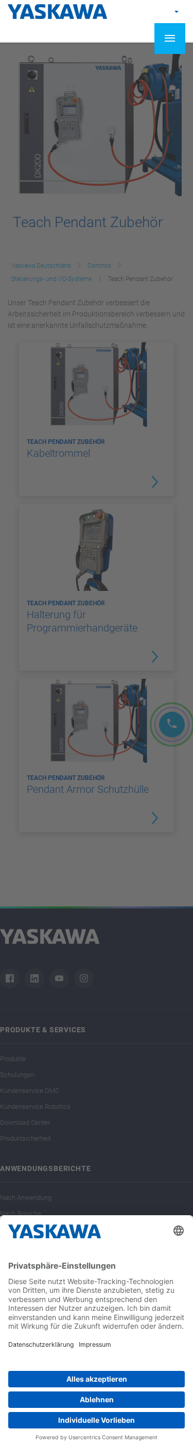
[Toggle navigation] (169, 38)
